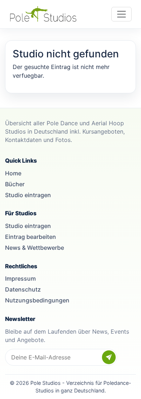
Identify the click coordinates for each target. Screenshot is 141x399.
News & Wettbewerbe (34, 247)
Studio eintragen (28, 195)
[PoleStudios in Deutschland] (43, 14)
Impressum (20, 278)
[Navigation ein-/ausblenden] (121, 14)
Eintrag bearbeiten (30, 236)
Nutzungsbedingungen (37, 300)
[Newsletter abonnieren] (109, 357)
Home (13, 173)
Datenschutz (23, 289)
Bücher (15, 184)
